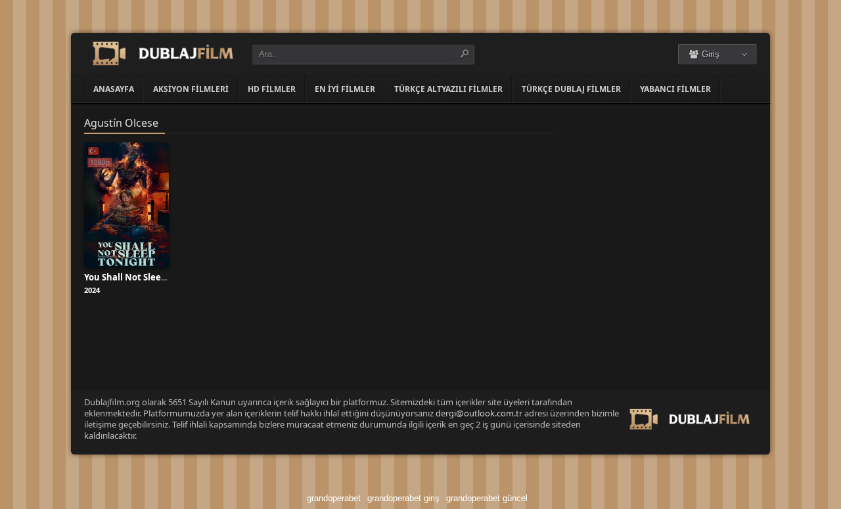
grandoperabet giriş (403, 498)
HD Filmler (272, 89)
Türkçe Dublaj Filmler (571, 89)
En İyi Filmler (345, 89)
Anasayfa (113, 89)
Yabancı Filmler (675, 89)
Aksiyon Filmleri (191, 89)
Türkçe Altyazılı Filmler (448, 89)
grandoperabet (334, 498)
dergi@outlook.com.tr (479, 413)
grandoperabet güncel (487, 498)
